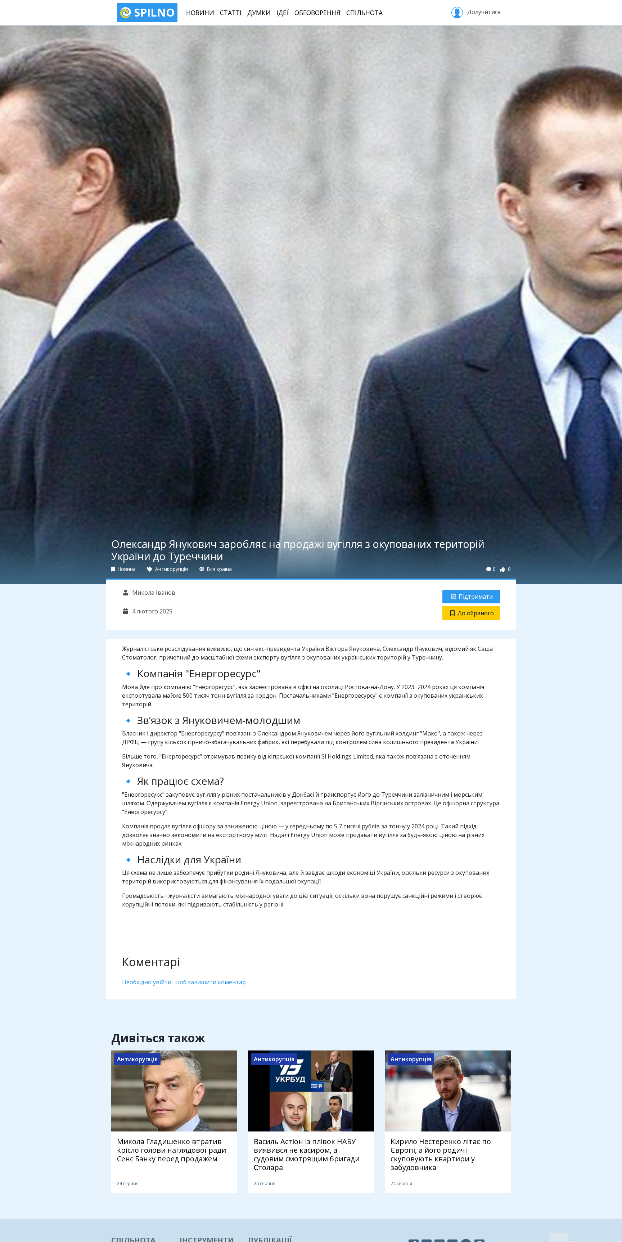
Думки (259, 12)
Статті (231, 12)
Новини (200, 12)
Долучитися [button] (483, 12)
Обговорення (317, 12)
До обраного (476, 613)
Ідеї (282, 12)
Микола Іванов (153, 593)
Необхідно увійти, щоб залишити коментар (184, 982)
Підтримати (476, 596)
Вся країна (219, 569)
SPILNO (153, 12)
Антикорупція (171, 569)
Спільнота (364, 12)
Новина (126, 569)
